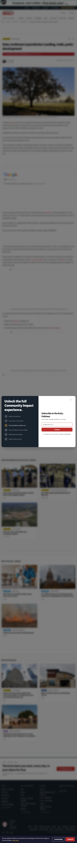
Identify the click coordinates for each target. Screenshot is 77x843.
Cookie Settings (58, 839)
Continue (57, 429)
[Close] (70, 399)
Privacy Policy (67, 434)
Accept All (70, 839)
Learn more (15, 840)
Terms (61, 434)
